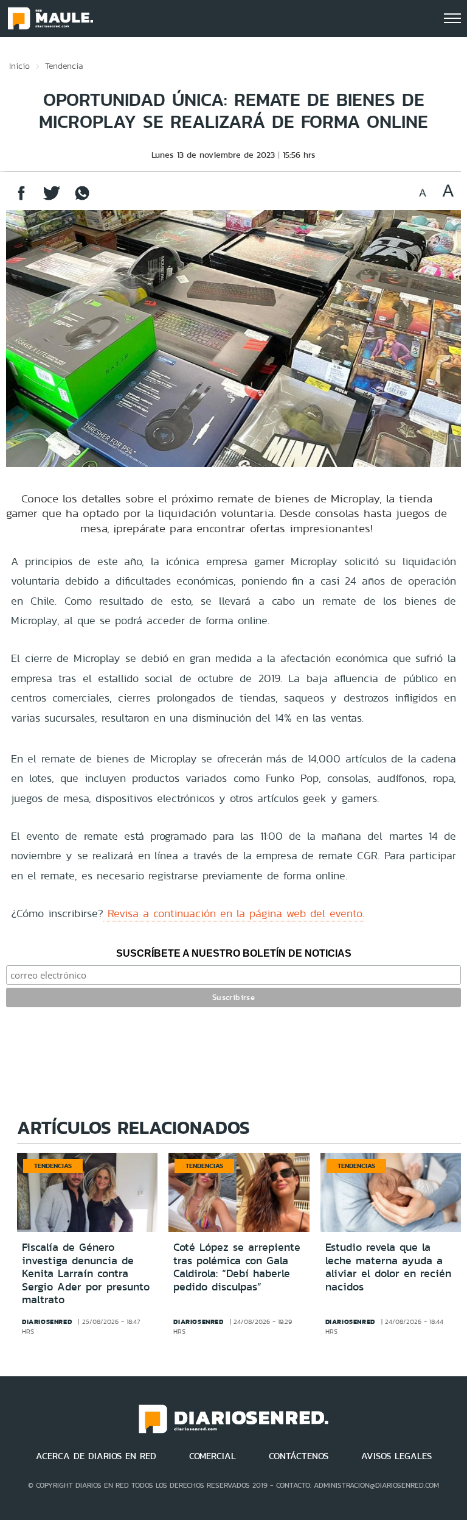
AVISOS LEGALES (396, 1456)
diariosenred (47, 1321)
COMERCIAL (212, 1456)
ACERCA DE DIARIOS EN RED (96, 1456)
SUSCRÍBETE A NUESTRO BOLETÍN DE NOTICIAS (233, 953)
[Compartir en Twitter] (52, 199)
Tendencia (64, 66)
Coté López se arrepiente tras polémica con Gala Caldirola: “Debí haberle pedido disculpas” (236, 1267)
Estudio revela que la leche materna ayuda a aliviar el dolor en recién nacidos (388, 1267)
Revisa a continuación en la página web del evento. (233, 913)
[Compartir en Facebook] (21, 199)
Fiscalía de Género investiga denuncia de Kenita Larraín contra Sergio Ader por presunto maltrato (86, 1273)
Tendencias (53, 1165)
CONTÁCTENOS (298, 1456)
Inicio (19, 66)
